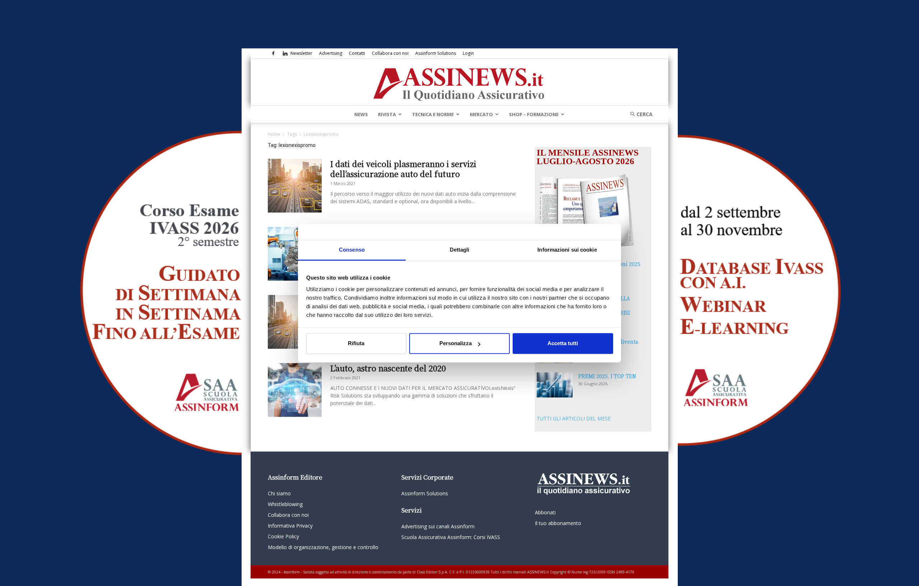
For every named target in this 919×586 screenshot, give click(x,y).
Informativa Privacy (290, 525)
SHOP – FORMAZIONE (534, 114)
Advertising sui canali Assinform (438, 526)
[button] (639, 114)
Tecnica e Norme (433, 114)
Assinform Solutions (435, 53)
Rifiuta (356, 343)
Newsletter (301, 53)
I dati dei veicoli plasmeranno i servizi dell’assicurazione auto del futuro (403, 168)
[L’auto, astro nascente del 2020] (295, 390)
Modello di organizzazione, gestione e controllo (323, 547)
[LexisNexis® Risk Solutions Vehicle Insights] (295, 322)
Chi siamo (279, 493)
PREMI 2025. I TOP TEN (607, 376)
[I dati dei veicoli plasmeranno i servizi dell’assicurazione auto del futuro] (295, 186)
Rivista (387, 114)
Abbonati (545, 512)
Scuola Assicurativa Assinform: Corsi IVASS (450, 537)
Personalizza (455, 343)
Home (274, 134)
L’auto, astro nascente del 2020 (388, 367)
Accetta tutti (562, 343)
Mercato (481, 114)
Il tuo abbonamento (558, 523)
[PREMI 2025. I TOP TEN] (555, 384)
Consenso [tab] (352, 250)
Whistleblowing (285, 504)
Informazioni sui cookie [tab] (567, 250)
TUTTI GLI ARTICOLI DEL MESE (574, 418)
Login (468, 53)
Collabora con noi (390, 53)
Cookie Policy (283, 536)
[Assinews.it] (459, 82)
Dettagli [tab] (460, 250)
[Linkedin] (285, 53)
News (361, 114)
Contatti (357, 53)
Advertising (330, 53)
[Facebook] (273, 53)
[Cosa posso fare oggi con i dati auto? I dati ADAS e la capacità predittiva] (295, 254)
